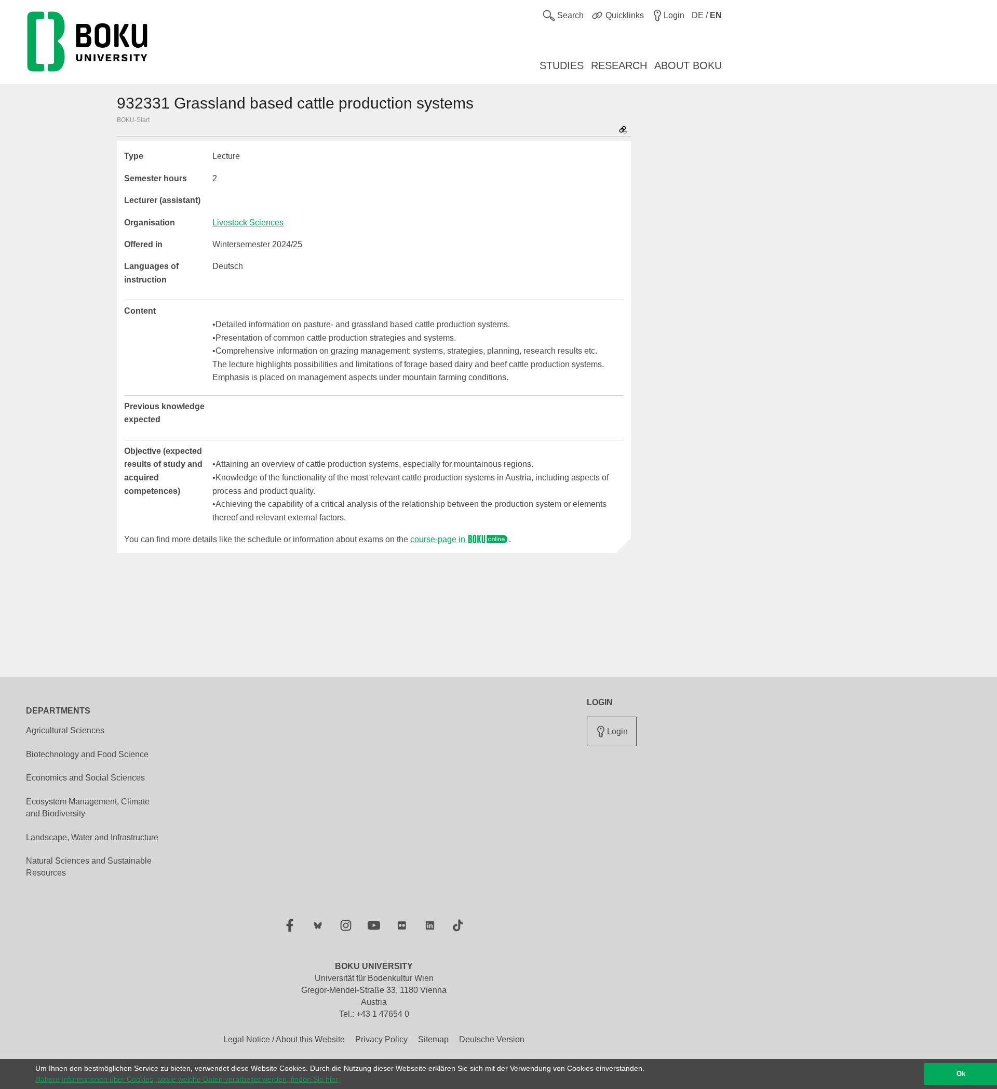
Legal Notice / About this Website (284, 1039)
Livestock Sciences (248, 222)
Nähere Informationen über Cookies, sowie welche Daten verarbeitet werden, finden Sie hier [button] (186, 1079)
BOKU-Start (133, 120)
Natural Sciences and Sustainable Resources (89, 866)
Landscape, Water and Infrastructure (92, 837)
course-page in (438, 539)
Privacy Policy (381, 1039)
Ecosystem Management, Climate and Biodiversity (88, 807)
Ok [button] (960, 1074)
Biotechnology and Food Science (87, 754)
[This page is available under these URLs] (623, 130)
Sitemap (433, 1039)
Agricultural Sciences (65, 730)
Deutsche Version (491, 1039)
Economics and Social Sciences (85, 777)
